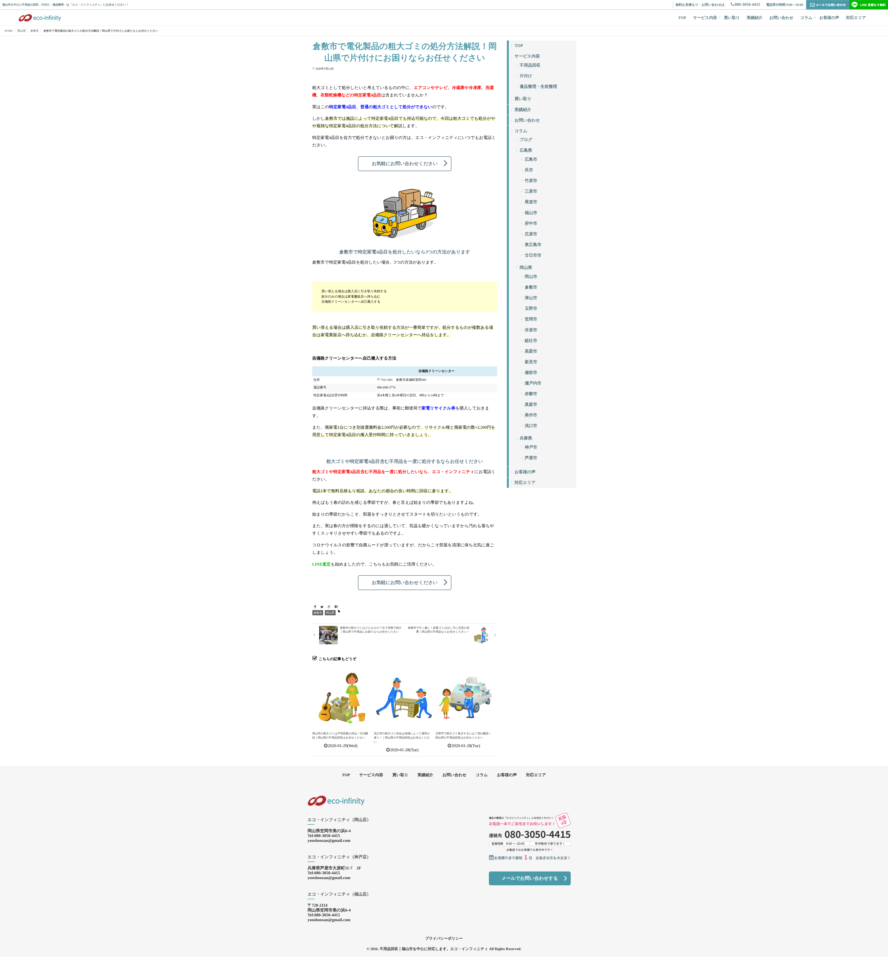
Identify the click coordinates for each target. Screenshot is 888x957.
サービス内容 (705, 17)
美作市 (531, 415)
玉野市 (531, 308)
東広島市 (533, 244)
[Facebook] (315, 607)
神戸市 (531, 447)
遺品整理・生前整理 (538, 86)
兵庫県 (526, 438)
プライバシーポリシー (444, 939)
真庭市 (531, 404)
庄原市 (531, 234)
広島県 (526, 150)
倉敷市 (318, 612)
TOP (682, 17)
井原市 (531, 330)
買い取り (732, 17)
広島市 (531, 159)
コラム (806, 17)
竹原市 (531, 180)
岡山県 (330, 612)
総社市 (531, 340)
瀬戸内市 (533, 383)
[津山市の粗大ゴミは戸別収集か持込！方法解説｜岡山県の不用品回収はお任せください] (342, 696)
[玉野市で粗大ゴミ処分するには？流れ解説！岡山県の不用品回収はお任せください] (466, 696)
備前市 (531, 372)
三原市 (531, 191)
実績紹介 (754, 17)
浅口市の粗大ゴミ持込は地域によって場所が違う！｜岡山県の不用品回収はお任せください (402, 737)
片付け (526, 76)
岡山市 (531, 276)
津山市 (531, 297)
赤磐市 (531, 393)
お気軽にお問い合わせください (405, 163)
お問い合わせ (781, 17)
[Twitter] (322, 607)
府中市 (531, 223)
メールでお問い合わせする (529, 878)
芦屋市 (531, 457)
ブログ (526, 139)
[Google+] (329, 607)
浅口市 (531, 425)
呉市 (529, 170)
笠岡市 (531, 319)
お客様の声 (829, 17)
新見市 (531, 362)
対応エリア (856, 17)
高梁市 (531, 351)
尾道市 (531, 202)
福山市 (531, 212)
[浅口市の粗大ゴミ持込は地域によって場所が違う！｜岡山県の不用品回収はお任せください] (404, 696)
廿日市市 (533, 255)
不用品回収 (530, 65)
